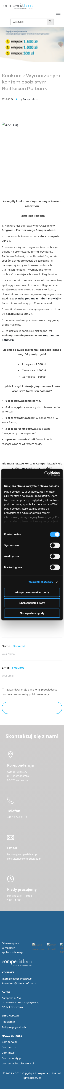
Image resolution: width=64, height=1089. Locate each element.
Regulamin (8, 1021)
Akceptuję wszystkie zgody (32, 592)
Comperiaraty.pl (11, 1058)
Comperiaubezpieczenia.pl (18, 1063)
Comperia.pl (9, 1042)
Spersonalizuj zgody (32, 602)
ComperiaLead (30, 99)
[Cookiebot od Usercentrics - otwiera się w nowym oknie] (45, 473)
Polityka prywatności (14, 1027)
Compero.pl (9, 1047)
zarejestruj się (31, 468)
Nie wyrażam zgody (32, 613)
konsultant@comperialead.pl (19, 983)
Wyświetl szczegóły (40, 581)
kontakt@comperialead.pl (17, 978)
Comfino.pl (8, 1052)
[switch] (55, 545)
